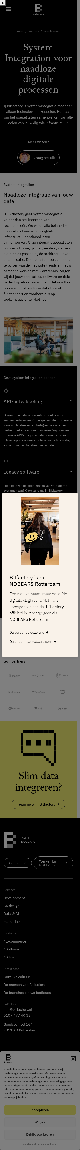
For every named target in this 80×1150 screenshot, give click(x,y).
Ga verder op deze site (29, 633)
